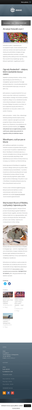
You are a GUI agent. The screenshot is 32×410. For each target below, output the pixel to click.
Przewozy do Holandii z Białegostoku (6, 321)
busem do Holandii (20, 194)
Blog (13, 23)
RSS (4, 392)
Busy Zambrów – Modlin (8, 378)
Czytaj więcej (16, 408)
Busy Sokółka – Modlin (8, 384)
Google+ (12, 392)
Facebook (8, 392)
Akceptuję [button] (27, 405)
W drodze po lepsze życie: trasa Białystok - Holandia (8, 300)
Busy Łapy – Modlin (7, 381)
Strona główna (7, 23)
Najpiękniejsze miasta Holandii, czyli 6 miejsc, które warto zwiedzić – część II (19, 302)
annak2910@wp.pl (10, 358)
